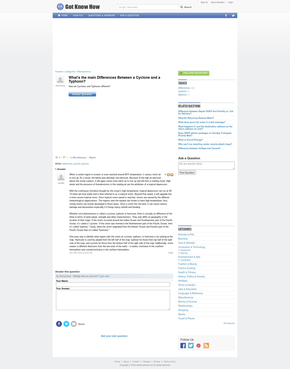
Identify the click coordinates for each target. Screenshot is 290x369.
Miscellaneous (84, 71)
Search (187, 7)
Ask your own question (114, 336)
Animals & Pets (186, 234)
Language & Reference (190, 293)
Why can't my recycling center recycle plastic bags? (205, 144)
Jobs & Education (187, 289)
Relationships (185, 305)
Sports (181, 314)
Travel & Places (186, 318)
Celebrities (185, 259)
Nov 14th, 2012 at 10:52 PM (80, 253)
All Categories (229, 323)
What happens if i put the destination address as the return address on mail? (205, 127)
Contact (135, 361)
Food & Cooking (186, 268)
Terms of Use (170, 361)
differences (67, 163)
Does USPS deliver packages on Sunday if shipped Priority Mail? (204, 134)
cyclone (77, 163)
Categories (70, 71)
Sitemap (146, 361)
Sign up (204, 2)
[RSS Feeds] (206, 345)
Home (117, 361)
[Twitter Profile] (233, 15)
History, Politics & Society (191, 276)
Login (230, 2)
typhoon (85, 163)
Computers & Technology (191, 247)
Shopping (183, 310)
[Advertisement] (145, 44)
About (126, 361)
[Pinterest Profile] (198, 345)
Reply (170, 253)
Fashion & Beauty (187, 263)
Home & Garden (187, 284)
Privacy (157, 361)
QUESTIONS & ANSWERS (101, 15)
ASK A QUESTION (129, 15)
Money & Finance (187, 301)
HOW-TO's (78, 15)
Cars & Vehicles (186, 242)
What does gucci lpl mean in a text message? (201, 122)
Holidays (182, 280)
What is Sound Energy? (190, 140)
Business (183, 238)
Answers (59, 71)
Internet (184, 252)
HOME (64, 15)
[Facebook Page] (226, 15)
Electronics (186, 250)
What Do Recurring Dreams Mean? (196, 118)
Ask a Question (218, 2)
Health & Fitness (187, 272)
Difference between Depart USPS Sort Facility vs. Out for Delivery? (205, 112)
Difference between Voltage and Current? (199, 148)
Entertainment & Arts (189, 256)
